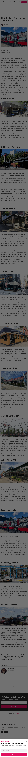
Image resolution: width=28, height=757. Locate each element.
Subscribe (14, 754)
